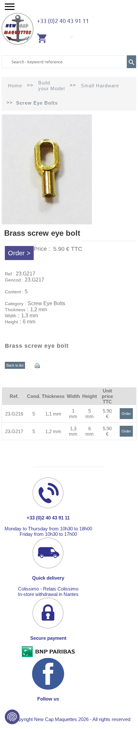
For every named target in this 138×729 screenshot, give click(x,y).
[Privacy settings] (12, 716)
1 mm (73, 413)
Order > (19, 253)
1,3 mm (73, 431)
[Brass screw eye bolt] (47, 223)
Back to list (14, 365)
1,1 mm (53, 413)
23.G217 (14, 431)
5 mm (89, 413)
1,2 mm (53, 431)
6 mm (89, 431)
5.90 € (107, 413)
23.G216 (14, 413)
